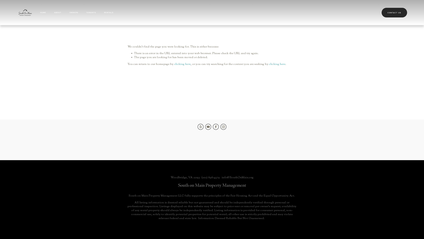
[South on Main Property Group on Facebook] (216, 127)
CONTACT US (394, 12)
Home (43, 12)
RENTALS (108, 12)
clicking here (182, 64)
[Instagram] (223, 127)
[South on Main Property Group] (208, 127)
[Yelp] (201, 127)
